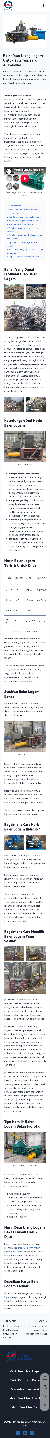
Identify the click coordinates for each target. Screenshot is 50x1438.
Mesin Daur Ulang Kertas (25, 1380)
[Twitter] (25, 1433)
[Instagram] (32, 1433)
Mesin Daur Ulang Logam (25, 1371)
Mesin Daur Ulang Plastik (25, 1398)
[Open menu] (44, 5)
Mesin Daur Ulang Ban (25, 1407)
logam (7, 1297)
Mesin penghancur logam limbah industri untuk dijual (36, 1327)
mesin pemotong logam (22, 1249)
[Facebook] (18, 1433)
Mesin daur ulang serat (25, 1389)
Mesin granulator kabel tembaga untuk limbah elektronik (11, 1329)
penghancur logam (23, 1247)
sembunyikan (16, 205)
